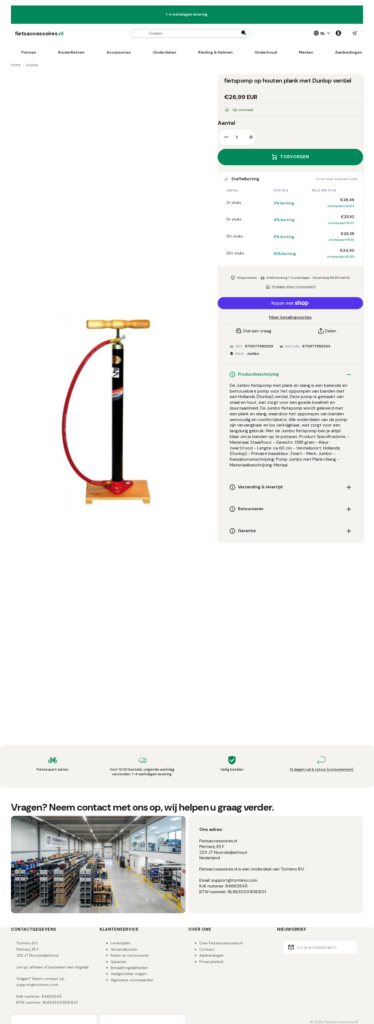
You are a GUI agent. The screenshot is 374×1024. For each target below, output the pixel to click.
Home (16, 65)
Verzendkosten (124, 949)
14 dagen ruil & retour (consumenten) (321, 769)
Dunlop (32, 65)
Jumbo (253, 353)
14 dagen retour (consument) (293, 287)
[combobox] (190, 33)
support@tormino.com (37, 984)
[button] (355, 33)
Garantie (118, 961)
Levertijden (120, 943)
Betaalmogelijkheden (129, 967)
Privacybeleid (211, 961)
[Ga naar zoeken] (243, 33)
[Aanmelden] (350, 947)
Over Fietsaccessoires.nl (221, 943)
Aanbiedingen (211, 955)
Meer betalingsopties (290, 317)
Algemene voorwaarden (132, 979)
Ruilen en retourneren (130, 955)
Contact (206, 949)
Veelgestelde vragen (129, 973)
